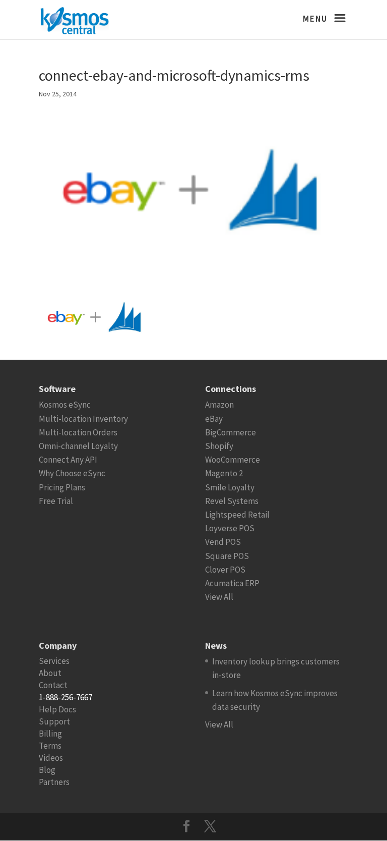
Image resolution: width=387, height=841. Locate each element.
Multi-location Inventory (83, 418)
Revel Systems (232, 501)
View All (219, 596)
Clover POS (225, 569)
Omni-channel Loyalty (78, 446)
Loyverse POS (229, 528)
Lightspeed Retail (237, 514)
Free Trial (56, 501)
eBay (214, 418)
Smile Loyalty (229, 487)
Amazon (219, 404)
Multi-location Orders (78, 432)
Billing (50, 733)
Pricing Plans (62, 487)
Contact (53, 685)
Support (54, 721)
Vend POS (223, 541)
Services (54, 660)
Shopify (219, 446)
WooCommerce (232, 459)
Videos (51, 757)
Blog (47, 769)
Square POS (227, 556)
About (50, 673)
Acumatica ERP (232, 583)
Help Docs (57, 709)
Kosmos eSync (65, 404)
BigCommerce (230, 432)
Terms (50, 745)
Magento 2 (224, 473)
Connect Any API (68, 459)
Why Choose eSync (72, 473)
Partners (54, 782)
